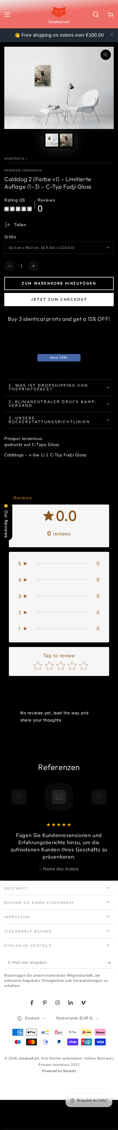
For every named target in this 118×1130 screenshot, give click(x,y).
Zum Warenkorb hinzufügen (59, 283)
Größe (10, 237)
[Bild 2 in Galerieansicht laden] (66, 140)
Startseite (14, 159)
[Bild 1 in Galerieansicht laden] (52, 140)
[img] (18, 210)
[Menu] (7, 14)
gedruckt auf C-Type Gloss (31, 444)
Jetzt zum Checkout (59, 299)
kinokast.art (29, 1058)
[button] (95, 14)
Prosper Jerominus (23, 171)
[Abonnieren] (110, 963)
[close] (112, 35)
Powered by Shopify (59, 1071)
